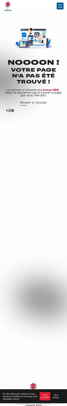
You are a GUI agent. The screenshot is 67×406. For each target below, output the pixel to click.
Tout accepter (45, 396)
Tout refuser (55, 396)
